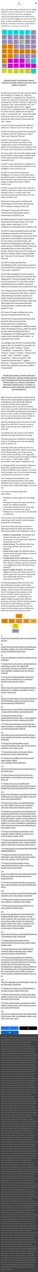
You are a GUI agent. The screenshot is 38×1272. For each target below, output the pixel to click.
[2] (19, 541)
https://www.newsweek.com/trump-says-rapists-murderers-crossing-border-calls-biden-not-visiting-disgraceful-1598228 (19, 726)
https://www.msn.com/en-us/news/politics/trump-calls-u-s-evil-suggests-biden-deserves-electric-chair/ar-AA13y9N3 (19, 718)
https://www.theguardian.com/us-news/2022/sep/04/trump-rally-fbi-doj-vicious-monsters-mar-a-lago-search (18, 745)
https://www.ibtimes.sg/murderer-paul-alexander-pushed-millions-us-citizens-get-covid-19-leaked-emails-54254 (17, 834)
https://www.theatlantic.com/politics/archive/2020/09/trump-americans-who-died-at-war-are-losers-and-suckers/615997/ (19, 796)
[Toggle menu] (36, 3)
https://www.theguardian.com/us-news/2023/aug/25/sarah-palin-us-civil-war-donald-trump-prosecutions (17, 865)
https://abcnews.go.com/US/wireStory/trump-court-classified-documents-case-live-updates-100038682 (18, 737)
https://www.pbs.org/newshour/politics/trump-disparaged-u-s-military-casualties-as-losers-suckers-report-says (18, 690)
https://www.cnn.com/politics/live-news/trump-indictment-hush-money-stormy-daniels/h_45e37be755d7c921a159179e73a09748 (19, 786)
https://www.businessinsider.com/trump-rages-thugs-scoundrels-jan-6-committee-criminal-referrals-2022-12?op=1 (17, 679)
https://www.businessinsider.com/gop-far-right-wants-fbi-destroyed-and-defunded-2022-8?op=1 (19, 885)
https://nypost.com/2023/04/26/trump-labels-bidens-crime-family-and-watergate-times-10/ (17, 777)
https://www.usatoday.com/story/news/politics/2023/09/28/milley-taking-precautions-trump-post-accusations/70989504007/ (19, 701)
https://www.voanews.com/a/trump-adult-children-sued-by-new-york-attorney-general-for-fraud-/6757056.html (18, 997)
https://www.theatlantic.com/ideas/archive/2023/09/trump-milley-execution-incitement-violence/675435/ (19, 876)
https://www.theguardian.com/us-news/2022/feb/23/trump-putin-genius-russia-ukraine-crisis (18, 943)
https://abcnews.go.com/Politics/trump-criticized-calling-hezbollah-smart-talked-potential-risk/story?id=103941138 (17, 951)
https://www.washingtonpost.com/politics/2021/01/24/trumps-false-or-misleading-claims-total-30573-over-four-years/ (19, 1016)
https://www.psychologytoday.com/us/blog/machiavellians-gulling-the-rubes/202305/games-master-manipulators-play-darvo (19, 649)
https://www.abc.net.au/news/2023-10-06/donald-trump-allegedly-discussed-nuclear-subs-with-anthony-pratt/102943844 (18, 857)
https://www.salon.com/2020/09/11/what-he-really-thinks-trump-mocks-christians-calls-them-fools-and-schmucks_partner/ (18, 805)
